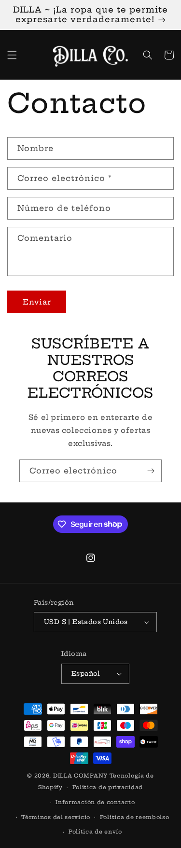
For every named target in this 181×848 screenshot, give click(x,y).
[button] (12, 55)
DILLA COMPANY (80, 775)
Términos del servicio (55, 817)
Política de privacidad (107, 787)
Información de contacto (95, 802)
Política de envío (95, 831)
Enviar (37, 301)
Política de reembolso (134, 817)
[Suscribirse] (150, 470)
